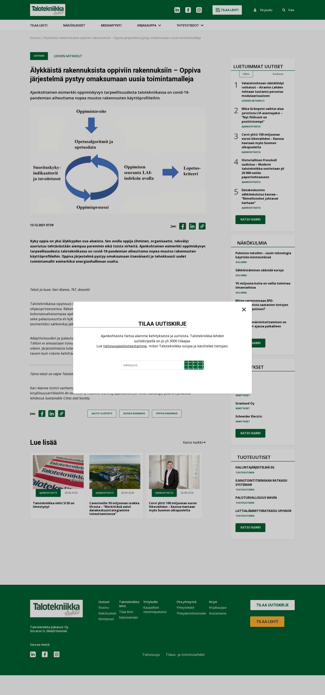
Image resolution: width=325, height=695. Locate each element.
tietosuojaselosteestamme (125, 346)
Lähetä (194, 365)
